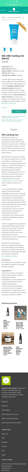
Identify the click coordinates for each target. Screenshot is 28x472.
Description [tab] (14, 129)
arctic (15, 119)
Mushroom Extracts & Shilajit (11, 423)
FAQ (3, 438)
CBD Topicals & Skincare (10, 418)
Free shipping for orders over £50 (14, 5)
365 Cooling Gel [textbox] (10, 135)
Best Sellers (14, 116)
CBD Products (21, 116)
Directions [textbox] (6, 260)
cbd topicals (10, 121)
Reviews (4, 442)
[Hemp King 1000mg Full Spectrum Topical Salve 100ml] (8, 338)
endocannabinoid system (10, 180)
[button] (2, 10)
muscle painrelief (17, 121)
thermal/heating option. (10, 256)
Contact (4, 446)
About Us (5, 434)
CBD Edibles (6, 410)
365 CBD (9, 116)
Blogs (3, 455)
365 (5, 119)
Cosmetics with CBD (14, 17)
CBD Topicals (5, 117)
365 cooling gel (10, 119)
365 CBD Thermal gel (9, 103)
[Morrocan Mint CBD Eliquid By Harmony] (20, 313)
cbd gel (19, 119)
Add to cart (19, 111)
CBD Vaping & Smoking (10, 414)
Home (4, 17)
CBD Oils (5, 402)
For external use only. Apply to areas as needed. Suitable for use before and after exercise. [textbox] (14, 265)
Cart (3, 450)
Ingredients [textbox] (6, 270)
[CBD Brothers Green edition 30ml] (8, 312)
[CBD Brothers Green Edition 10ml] (20, 338)
